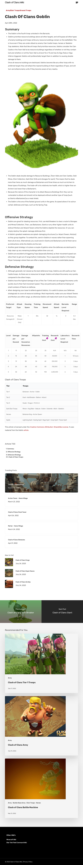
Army (8, 10)
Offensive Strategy (14, 452)
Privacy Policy (27, 862)
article (26, 430)
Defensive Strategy (14, 455)
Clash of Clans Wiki (14, 2)
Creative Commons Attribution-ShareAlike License (49, 427)
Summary (10, 449)
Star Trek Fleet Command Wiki (16, 843)
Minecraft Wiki (11, 839)
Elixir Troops (15, 10)
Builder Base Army (19, 803)
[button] (77, 2)
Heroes (38, 803)
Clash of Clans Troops (16, 457)
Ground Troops (25, 10)
